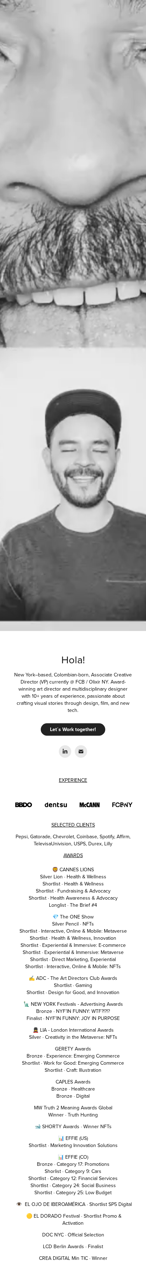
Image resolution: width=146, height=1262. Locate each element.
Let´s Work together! (73, 729)
